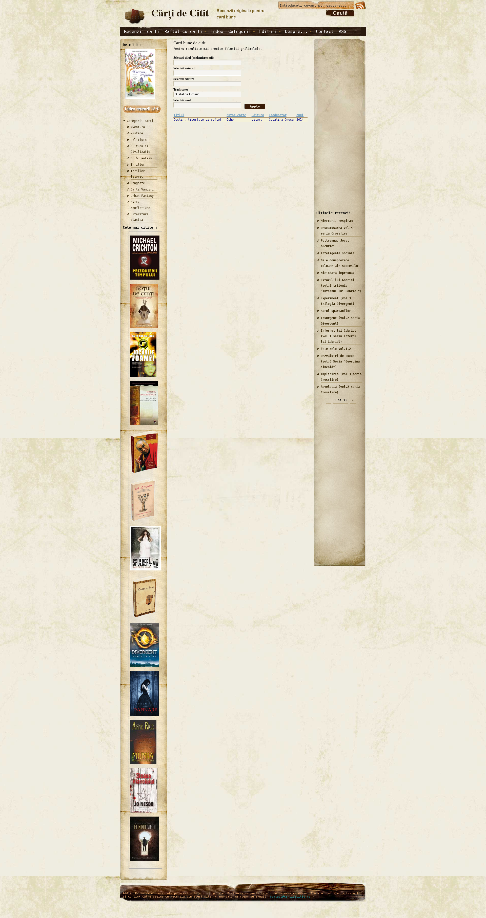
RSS (342, 31)
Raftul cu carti (183, 31)
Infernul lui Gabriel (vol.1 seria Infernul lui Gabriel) (339, 336)
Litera (257, 119)
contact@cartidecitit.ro (290, 896)
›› (353, 400)
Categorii (239, 31)
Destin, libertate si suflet (197, 119)
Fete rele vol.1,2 (336, 349)
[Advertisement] (338, 129)
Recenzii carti (141, 31)
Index (217, 31)
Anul (299, 115)
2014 (299, 119)
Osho (230, 119)
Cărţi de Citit (180, 12)
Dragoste (138, 183)
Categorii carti (140, 121)
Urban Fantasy (142, 196)
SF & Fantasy (141, 158)
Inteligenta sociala (337, 253)
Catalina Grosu (281, 119)
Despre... (296, 31)
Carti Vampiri (142, 189)
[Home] (134, 24)
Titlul (179, 115)
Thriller (138, 164)
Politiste (139, 140)
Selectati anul (182, 100)
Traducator (180, 89)
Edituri (268, 31)
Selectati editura (183, 79)
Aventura (138, 127)
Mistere (137, 133)
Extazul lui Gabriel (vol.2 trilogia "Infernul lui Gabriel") (341, 285)
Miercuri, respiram (337, 221)
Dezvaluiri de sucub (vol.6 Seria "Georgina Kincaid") (340, 361)
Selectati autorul (183, 68)
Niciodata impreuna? (337, 273)
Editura (258, 115)
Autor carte (236, 115)
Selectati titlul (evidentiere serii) (193, 57)
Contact (325, 31)
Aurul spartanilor (336, 311)
